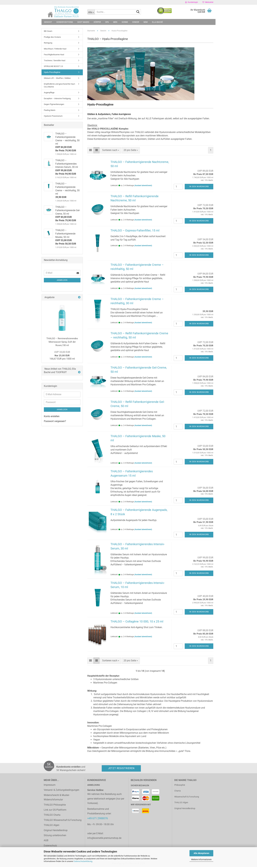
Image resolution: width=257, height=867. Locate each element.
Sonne (125, 22)
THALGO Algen (51, 825)
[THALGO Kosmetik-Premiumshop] (63, 12)
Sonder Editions (64, 22)
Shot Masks (83, 22)
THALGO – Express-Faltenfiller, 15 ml (135, 230)
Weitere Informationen (201, 859)
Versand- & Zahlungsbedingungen (61, 790)
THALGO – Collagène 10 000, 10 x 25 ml (137, 621)
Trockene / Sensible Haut (54, 60)
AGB (46, 840)
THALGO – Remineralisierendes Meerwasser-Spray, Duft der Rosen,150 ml (62, 342)
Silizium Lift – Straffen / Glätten (57, 78)
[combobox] (110, 150)
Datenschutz (50, 845)
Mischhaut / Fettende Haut (55, 49)
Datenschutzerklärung (83, 861)
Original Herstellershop (56, 830)
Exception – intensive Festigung (57, 98)
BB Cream (48, 31)
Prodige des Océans (52, 37)
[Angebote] (79, 297)
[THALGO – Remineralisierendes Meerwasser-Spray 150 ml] (62, 318)
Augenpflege (49, 92)
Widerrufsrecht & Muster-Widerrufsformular (57, 797)
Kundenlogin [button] (192, 2)
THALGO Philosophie (55, 804)
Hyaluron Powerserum (53, 116)
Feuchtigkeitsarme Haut (54, 54)
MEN (115, 22)
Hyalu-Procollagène (52, 72)
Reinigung (48, 43)
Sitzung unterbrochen (55, 835)
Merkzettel (208, 2)
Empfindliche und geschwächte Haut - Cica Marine (60, 85)
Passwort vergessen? (55, 421)
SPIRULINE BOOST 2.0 (53, 66)
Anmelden (62, 280)
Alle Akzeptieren (201, 853)
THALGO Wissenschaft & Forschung (63, 820)
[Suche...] (138, 12)
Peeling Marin (49, 110)
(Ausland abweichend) (143, 185)
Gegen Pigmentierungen (54, 104)
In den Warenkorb (199, 186)
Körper (97, 22)
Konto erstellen (51, 416)
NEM (146, 22)
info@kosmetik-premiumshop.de (104, 838)
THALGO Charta (52, 814)
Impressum (49, 784)
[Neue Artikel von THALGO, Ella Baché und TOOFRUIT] (79, 372)
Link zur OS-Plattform (55, 809)
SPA (107, 22)
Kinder (135, 22)
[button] (90, 150)
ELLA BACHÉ (157, 22)
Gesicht (48, 22)
